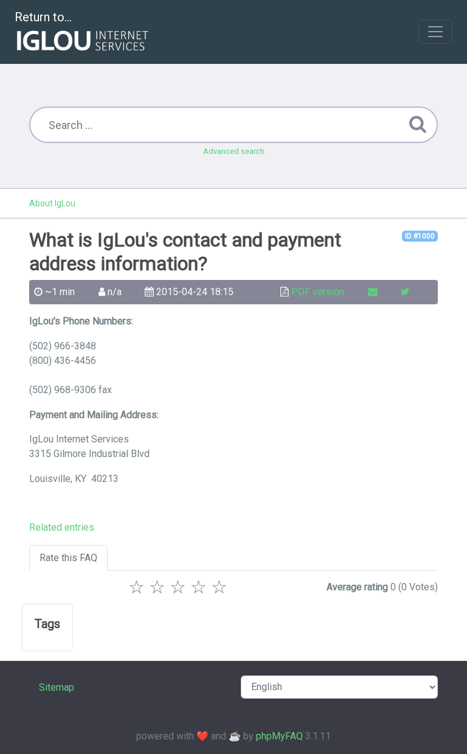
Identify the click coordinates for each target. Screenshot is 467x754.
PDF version (317, 292)
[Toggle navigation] (435, 31)
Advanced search (234, 151)
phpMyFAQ (279, 736)
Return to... (43, 17)
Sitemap (56, 687)
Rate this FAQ (68, 558)
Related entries (61, 527)
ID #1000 (420, 236)
